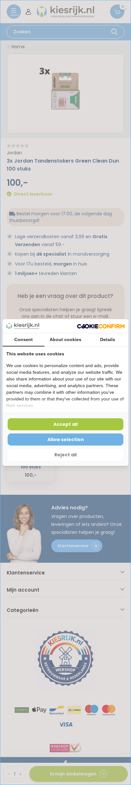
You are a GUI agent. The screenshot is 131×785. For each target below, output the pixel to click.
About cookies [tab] (65, 339)
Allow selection (65, 439)
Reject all (65, 455)
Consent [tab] (23, 339)
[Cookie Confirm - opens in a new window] (101, 326)
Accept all (65, 424)
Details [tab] (107, 339)
